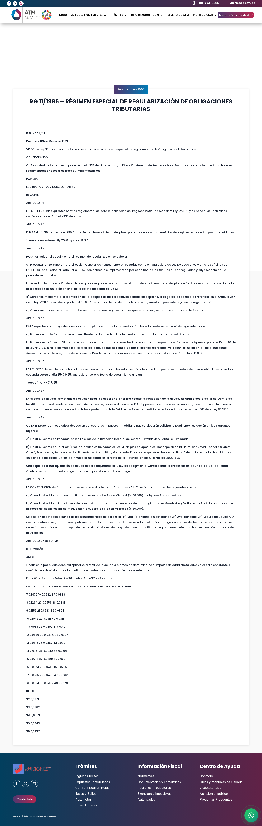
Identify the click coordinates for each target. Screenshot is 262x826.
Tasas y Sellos (85, 794)
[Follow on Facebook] (9, 3)
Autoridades (146, 799)
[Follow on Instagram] (21, 3)
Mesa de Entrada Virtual (234, 14)
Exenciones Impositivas (154, 794)
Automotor (83, 799)
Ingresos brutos (87, 776)
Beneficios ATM (178, 15)
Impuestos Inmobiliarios (92, 782)
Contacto (206, 776)
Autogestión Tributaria (88, 15)
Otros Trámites (86, 805)
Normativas (146, 776)
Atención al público (214, 794)
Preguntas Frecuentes (216, 799)
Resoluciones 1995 (131, 89)
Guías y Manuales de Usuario (221, 782)
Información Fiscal (145, 15)
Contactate (25, 799)
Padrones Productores (154, 788)
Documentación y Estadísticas (159, 782)
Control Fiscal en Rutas (92, 788)
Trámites (116, 15)
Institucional (203, 15)
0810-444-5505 (207, 3)
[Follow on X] (15, 3)
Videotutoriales (210, 788)
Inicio (62, 15)
